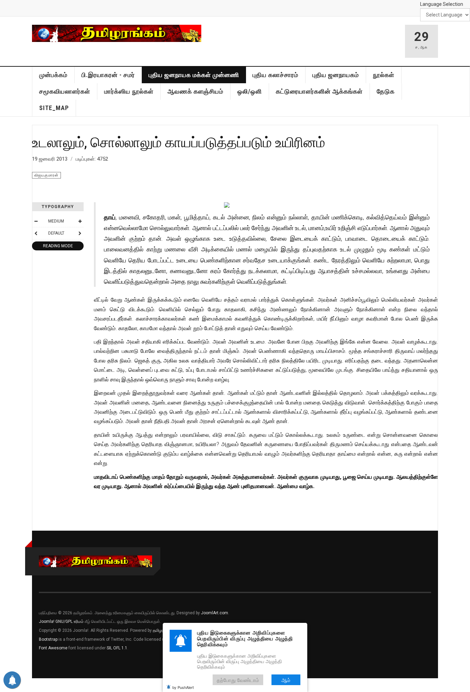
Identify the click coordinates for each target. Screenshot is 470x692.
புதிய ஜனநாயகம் (335, 74)
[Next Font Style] (80, 233)
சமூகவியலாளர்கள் (64, 91)
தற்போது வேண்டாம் (238, 679)
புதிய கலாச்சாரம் (275, 74)
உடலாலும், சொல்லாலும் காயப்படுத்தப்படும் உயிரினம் (178, 141)
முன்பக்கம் (53, 74)
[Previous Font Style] (36, 233)
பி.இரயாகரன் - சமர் (108, 74)
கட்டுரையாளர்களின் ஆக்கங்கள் (319, 91)
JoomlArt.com (214, 612)
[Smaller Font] (36, 221)
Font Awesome (53, 648)
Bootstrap (48, 639)
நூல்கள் (383, 74)
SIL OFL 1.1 (117, 648)
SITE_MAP (54, 107)
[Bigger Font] (80, 221)
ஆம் (285, 679)
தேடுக (386, 91)
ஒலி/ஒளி (249, 91)
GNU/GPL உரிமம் (69, 621)
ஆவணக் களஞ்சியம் (195, 91)
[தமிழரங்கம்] (116, 33)
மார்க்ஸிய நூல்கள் (128, 91)
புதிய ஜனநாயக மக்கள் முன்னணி (194, 74)
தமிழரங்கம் (162, 630)
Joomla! (46, 621)
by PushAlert (183, 687)
